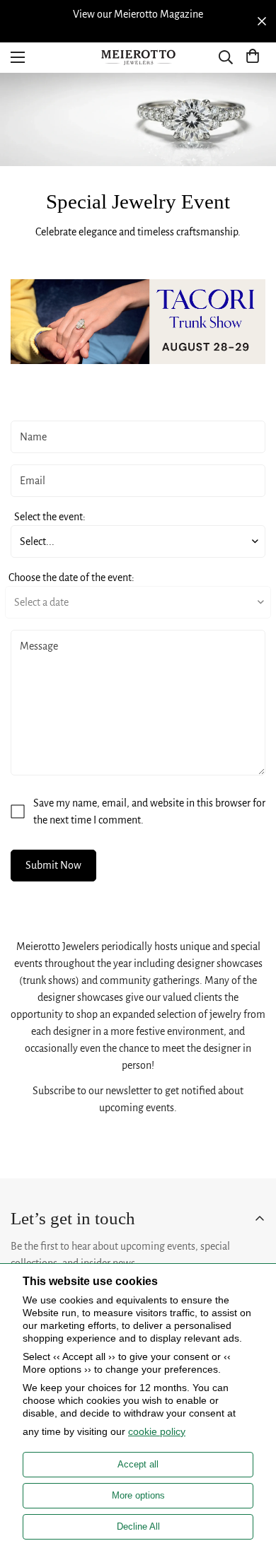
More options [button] (138, 1495)
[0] (252, 57)
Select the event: (50, 516)
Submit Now (53, 865)
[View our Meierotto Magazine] (138, 14)
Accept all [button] (138, 1464)
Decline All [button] (138, 1526)
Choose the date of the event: (71, 577)
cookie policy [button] (156, 1431)
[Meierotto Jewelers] (138, 57)
